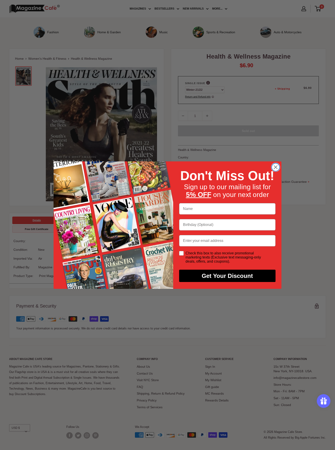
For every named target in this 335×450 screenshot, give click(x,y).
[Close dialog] (276, 167)
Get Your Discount (227, 275)
